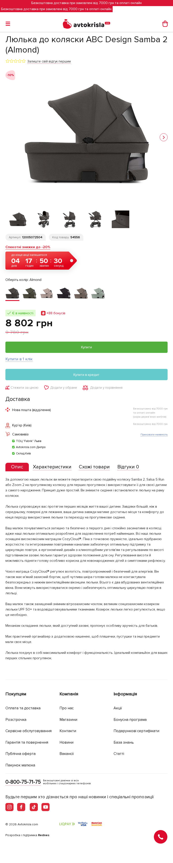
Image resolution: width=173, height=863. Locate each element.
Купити (86, 347)
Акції (118, 708)
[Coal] (64, 293)
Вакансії (66, 753)
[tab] (17, 467)
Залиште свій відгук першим (49, 61)
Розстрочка (15, 719)
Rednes (43, 835)
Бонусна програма (130, 719)
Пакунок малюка (20, 765)
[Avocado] (29, 293)
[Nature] (81, 293)
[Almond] (12, 293)
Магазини (68, 719)
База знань (124, 742)
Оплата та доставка (23, 708)
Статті (119, 753)
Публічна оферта (20, 753)
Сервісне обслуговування (28, 731)
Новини (66, 742)
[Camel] (47, 293)
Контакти (67, 731)
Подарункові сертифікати (136, 731)
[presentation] (17, 467)
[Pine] (98, 293)
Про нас (66, 708)
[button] (164, 137)
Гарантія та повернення (26, 742)
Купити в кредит (86, 375)
